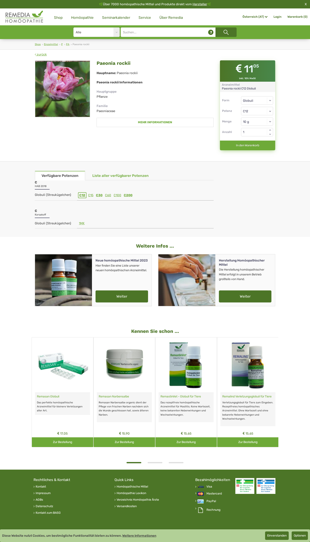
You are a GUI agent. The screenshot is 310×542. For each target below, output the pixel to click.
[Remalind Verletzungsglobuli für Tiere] (247, 365)
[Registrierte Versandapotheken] (244, 486)
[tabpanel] (62, 392)
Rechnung (213, 509)
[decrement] (270, 134)
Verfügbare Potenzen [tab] (60, 175)
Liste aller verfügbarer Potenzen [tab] (120, 175)
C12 (82, 195)
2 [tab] (155, 462)
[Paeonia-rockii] (62, 89)
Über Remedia (171, 17)
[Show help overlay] (210, 32)
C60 (108, 195)
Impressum (43, 493)
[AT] (24, 17)
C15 (90, 195)
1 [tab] (134, 462)
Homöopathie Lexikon (131, 493)
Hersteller (200, 4)
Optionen (300, 535)
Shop (58, 17)
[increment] (270, 130)
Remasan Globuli (48, 396)
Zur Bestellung (62, 442)
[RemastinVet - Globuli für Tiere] (186, 365)
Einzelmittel (51, 44)
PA (67, 44)
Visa (209, 486)
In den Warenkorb (247, 145)
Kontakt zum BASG (48, 512)
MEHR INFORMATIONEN (155, 122)
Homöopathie (82, 17)
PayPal (211, 501)
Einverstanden (277, 535)
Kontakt (41, 486)
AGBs (39, 499)
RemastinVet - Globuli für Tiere (180, 396)
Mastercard (214, 493)
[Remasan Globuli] (62, 365)
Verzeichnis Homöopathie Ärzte (138, 499)
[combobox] (257, 111)
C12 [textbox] (245, 111)
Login (278, 17)
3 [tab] (176, 462)
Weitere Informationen (139, 536)
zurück (41, 54)
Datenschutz (44, 506)
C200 (128, 195)
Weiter (121, 296)
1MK (82, 223)
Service (145, 17)
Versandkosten (127, 506)
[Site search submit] (226, 32)
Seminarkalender (116, 17)
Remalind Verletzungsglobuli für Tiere (247, 396)
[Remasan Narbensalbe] (124, 365)
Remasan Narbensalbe (114, 396)
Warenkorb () (297, 17)
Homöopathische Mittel (132, 486)
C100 (117, 195)
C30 (99, 195)
